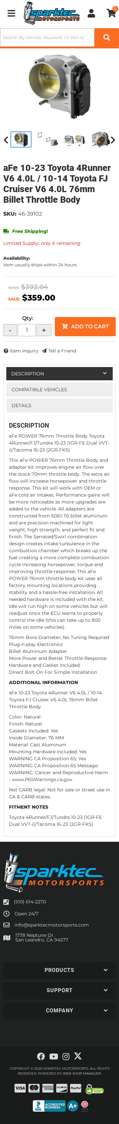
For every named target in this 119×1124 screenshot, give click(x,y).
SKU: (10, 214)
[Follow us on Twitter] (78, 1056)
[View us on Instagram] (65, 1056)
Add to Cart (90, 326)
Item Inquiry (24, 351)
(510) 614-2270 (30, 902)
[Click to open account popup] (91, 13)
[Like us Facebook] (41, 1056)
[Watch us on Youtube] (53, 1056)
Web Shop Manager (82, 1073)
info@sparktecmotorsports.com (52, 925)
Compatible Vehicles (39, 390)
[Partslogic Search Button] (107, 37)
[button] (59, 37)
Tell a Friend (62, 351)
